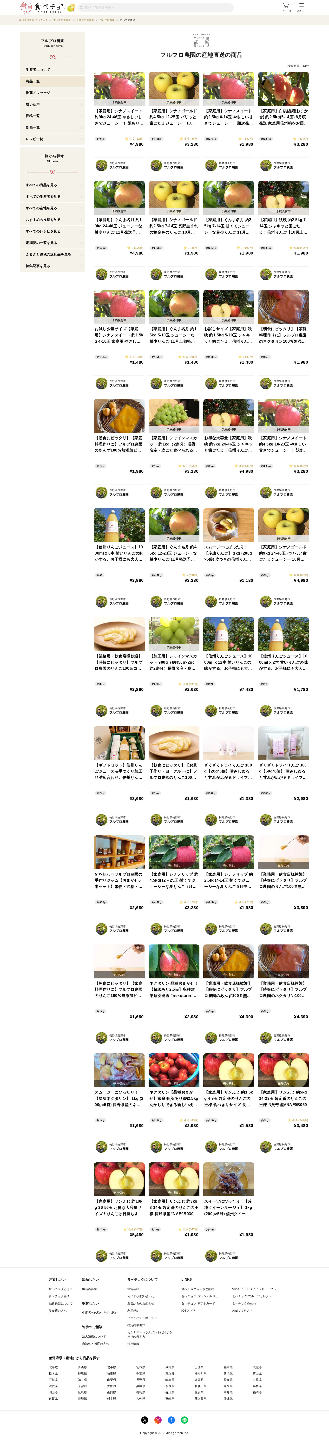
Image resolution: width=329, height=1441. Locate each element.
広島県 (82, 1392)
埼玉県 (111, 1373)
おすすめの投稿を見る (43, 220)
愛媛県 (199, 1392)
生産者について (38, 70)
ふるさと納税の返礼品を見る (48, 254)
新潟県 (228, 1373)
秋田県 (169, 1367)
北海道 (53, 1367)
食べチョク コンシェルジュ (199, 1296)
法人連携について (94, 1336)
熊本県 (111, 1398)
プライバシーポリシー (142, 1318)
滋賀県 (53, 1386)
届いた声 (33, 104)
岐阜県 (169, 1380)
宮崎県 (169, 1398)
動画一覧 (33, 127)
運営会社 (133, 1289)
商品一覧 (33, 81)
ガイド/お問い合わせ (141, 1296)
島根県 (257, 1386)
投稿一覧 (33, 116)
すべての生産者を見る (43, 196)
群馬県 (82, 1373)
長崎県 (82, 1398)
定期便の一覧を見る (41, 243)
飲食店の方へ (58, 1310)
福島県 (228, 1367)
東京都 (169, 1373)
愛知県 (228, 1380)
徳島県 (140, 1392)
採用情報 (133, 1344)
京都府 (82, 1386)
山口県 (111, 1392)
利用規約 (133, 1310)
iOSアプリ (188, 1310)
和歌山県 (201, 1386)
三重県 (257, 1380)
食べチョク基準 (59, 1296)
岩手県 (111, 1367)
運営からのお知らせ (140, 1303)
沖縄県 (228, 1398)
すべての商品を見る (41, 185)
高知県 (228, 1392)
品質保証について (61, 1303)
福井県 (82, 1380)
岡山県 (53, 1392)
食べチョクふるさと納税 (197, 1289)
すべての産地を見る (41, 208)
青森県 (82, 1367)
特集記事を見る (38, 266)
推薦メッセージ (38, 93)
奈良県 (169, 1386)
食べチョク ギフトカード (198, 1303)
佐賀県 (53, 1398)
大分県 (140, 1398)
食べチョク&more (244, 1303)
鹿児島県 (201, 1398)
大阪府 (111, 1386)
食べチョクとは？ (61, 1289)
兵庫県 (140, 1386)
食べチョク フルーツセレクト (252, 1296)
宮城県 (140, 1367)
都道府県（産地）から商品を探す (74, 1358)
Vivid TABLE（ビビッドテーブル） (255, 1289)
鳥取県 (228, 1386)
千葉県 (140, 1373)
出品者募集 (89, 1289)
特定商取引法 (136, 1325)
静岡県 (199, 1380)
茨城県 (257, 1367)
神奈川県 (201, 1373)
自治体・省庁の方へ (95, 1343)
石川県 (53, 1380)
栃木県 (53, 1373)
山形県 (199, 1367)
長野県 (140, 1380)
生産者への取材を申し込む (100, 1312)
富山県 (257, 1373)
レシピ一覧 (34, 139)
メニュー (301, 11)
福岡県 (257, 1392)
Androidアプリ (242, 1310)
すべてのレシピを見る (43, 231)
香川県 (169, 1392)
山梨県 (111, 1380)
